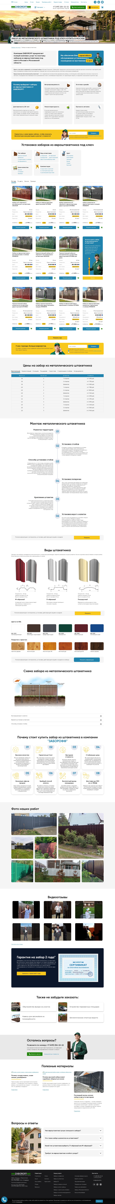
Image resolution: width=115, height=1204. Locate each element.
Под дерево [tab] (43, 371)
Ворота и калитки (79, 1178)
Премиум (20, 173)
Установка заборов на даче (81, 1176)
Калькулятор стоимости (51, 1054)
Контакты (84, 2)
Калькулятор (75, 2)
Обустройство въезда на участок (36, 1007)
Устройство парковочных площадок (84, 1007)
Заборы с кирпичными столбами (61, 1189)
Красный (69, 165)
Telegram (81, 349)
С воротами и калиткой (46, 168)
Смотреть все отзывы (17, 944)
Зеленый (69, 159)
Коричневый (70, 157)
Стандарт (20, 171)
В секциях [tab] (36, 371)
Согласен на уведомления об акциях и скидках (79, 137)
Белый (68, 161)
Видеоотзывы (58, 2)
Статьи (66, 2)
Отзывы (36, 1184)
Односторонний (53, 157)
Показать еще (57, 337)
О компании (38, 1176)
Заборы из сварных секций (60, 1184)
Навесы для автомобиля (80, 1187)
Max (76, 349)
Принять (99, 1201)
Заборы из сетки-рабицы (60, 1187)
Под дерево (70, 155)
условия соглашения (97, 135)
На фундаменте (22, 161)
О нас (32, 2)
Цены (26, 2)
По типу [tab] (13, 181)
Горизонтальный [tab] (26, 371)
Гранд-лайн (52, 159)
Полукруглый (43, 157)
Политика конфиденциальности (19, 1182)
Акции (38, 2)
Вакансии (37, 1187)
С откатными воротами (46, 170)
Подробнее (14, 1089)
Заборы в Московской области (82, 1189)
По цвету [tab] (20, 181)
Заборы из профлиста (59, 1176)
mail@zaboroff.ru (97, 1180)
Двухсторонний (44, 159)
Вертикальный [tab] (15, 371)
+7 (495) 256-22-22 (61, 7)
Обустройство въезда (80, 1181)
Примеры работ (46, 2)
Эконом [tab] (26, 181)
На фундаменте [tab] (78, 371)
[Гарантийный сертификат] (78, 968)
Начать (93, 278)
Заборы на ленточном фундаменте (62, 1192)
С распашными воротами (47, 172)
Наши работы (38, 1181)
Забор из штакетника (59, 1178)
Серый (68, 163)
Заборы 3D (56, 1181)
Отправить (93, 133)
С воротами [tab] (52, 371)
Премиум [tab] (33, 181)
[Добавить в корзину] (31, 227)
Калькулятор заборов (80, 1192)
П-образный (43, 155)
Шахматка (20, 157)
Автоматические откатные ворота (84, 1018)
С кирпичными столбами (24, 159)
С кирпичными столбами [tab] (65, 371)
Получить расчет (21, 227)
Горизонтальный (22, 155)
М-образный (52, 155)
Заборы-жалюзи (57, 1195)
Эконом (20, 169)
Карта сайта (47, 1181)
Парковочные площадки (81, 1184)
